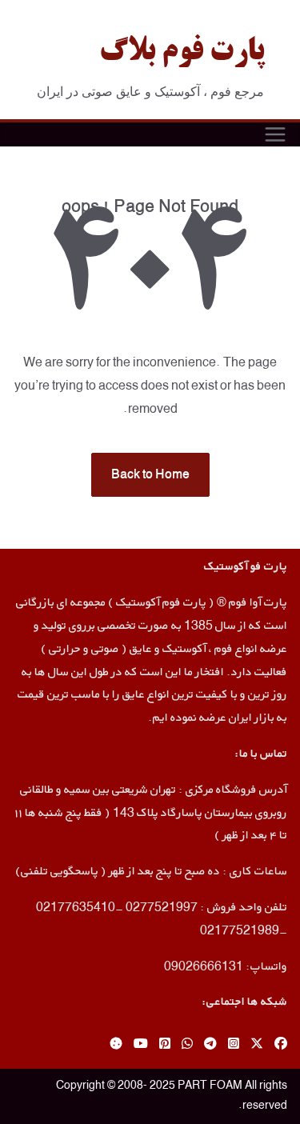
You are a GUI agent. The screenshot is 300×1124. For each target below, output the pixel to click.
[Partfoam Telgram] (210, 1044)
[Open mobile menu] (275, 134)
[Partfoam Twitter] (256, 1044)
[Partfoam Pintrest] (164, 1044)
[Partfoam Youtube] (141, 1044)
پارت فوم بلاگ (181, 53)
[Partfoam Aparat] (116, 1044)
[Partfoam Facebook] (280, 1044)
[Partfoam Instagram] (233, 1044)
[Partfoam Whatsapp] (187, 1044)
